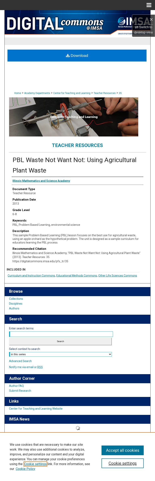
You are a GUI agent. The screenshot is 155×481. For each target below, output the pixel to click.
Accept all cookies (122, 450)
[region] (77, 456)
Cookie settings (35, 464)
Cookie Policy (25, 469)
